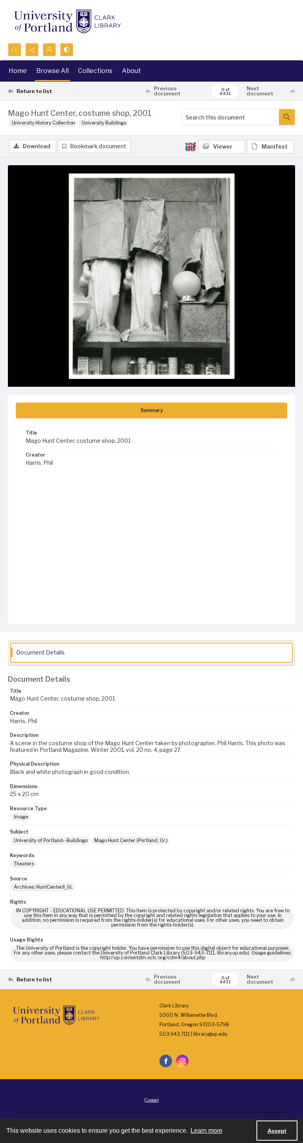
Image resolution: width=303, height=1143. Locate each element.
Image (21, 817)
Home (18, 71)
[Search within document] (287, 117)
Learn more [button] (207, 1130)
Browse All (52, 71)
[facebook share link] (165, 1061)
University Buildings (104, 123)
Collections (95, 71)
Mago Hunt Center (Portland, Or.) (131, 840)
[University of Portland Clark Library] (67, 21)
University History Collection (43, 123)
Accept (276, 1131)
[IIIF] (190, 146)
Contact (151, 1100)
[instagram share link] (182, 1061)
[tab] (151, 410)
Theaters (24, 864)
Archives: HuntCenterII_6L (43, 887)
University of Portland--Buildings (51, 840)
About (131, 71)
